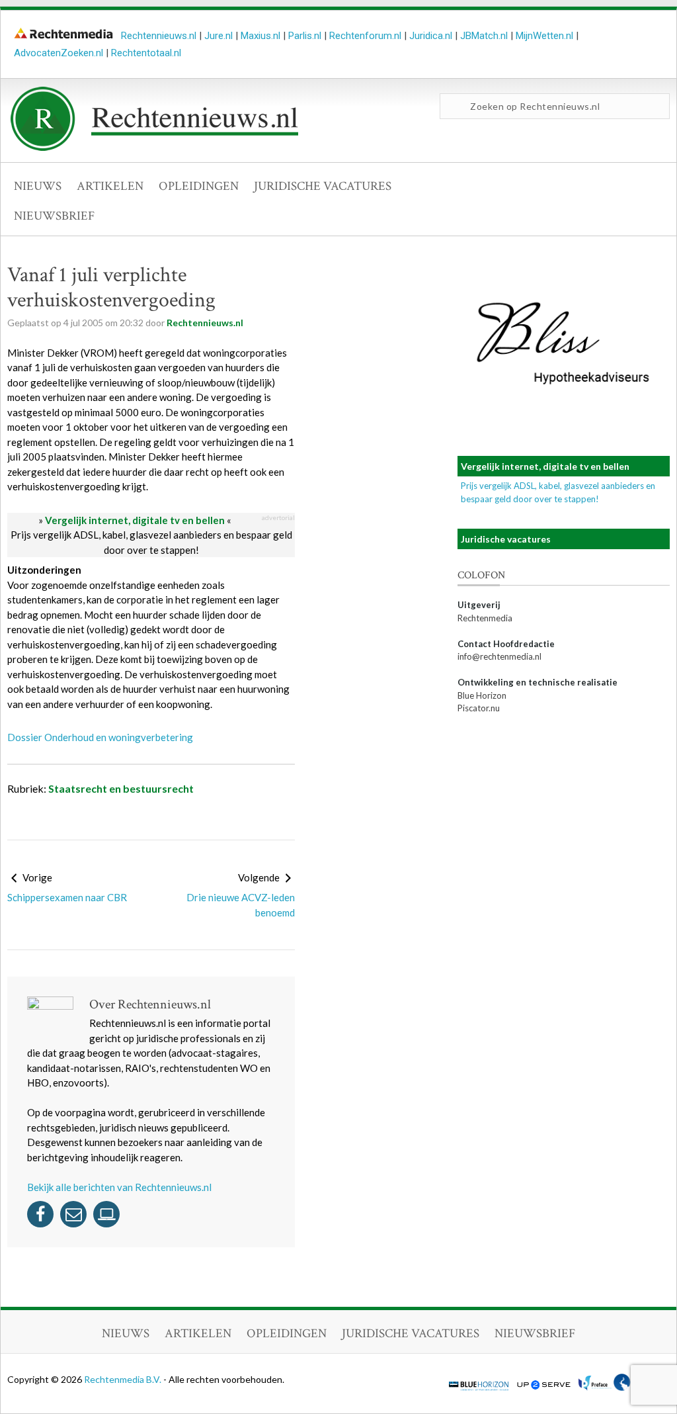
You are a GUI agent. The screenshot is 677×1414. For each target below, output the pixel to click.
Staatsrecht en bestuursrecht (121, 788)
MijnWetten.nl (544, 36)
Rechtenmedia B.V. (123, 1379)
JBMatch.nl (484, 36)
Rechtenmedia (485, 618)
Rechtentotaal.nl (146, 53)
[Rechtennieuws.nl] (154, 148)
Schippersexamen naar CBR (67, 897)
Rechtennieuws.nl (158, 36)
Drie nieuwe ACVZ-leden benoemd (240, 904)
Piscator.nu (479, 708)
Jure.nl (218, 36)
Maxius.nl (260, 36)
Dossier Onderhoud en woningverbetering (100, 737)
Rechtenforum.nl (365, 36)
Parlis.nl (304, 36)
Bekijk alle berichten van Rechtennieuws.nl (119, 1187)
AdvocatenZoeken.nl (58, 53)
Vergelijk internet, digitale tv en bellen (135, 520)
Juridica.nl (430, 36)
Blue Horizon (482, 695)
